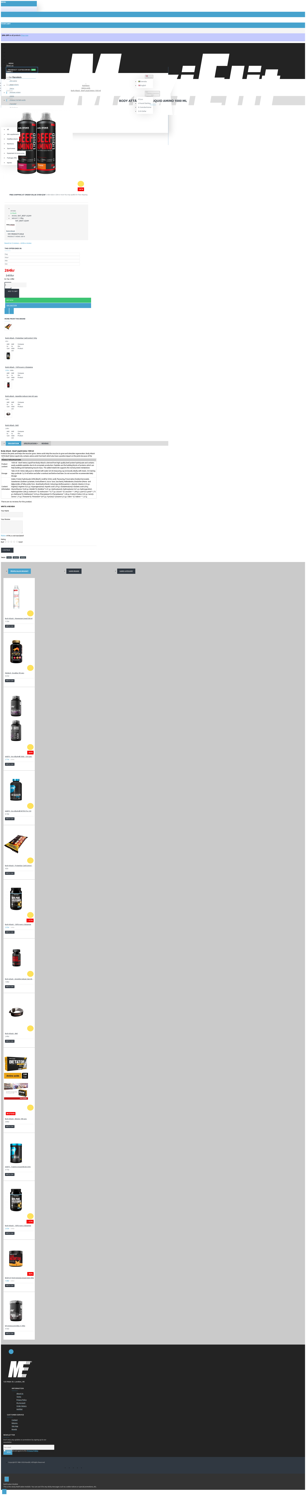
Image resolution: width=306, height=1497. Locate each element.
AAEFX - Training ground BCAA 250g (18, 1167)
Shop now (24, 35)
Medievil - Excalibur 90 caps (14, 673)
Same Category (126, 571)
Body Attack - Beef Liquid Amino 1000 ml (86, 91)
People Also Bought (19, 571)
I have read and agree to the (22, 1451)
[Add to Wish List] (7, 311)
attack (16, 557)
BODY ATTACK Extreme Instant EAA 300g (19, 1278)
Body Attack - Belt (12, 425)
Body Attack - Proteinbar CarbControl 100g (21, 338)
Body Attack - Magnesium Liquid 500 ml (18, 618)
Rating (3, 539)
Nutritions (86, 86)
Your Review (5, 519)
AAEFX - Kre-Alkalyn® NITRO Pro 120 (18, 811)
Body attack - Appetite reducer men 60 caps (21, 396)
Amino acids (85, 88)
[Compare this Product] (11, 311)
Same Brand (74, 571)
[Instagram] (11, 1351)
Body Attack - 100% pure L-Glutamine (19, 367)
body (9, 557)
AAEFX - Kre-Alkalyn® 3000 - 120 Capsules (19, 756)
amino (23, 557)
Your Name (5, 511)
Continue (6, 550)
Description (13, 443)
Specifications (30, 443)
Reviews (45, 443)
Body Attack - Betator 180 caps (16, 1119)
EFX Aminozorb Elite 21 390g (15, 1326)
